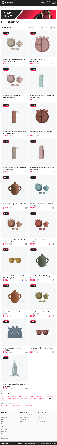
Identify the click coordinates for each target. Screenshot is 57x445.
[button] (14, 192)
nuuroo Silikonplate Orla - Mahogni (41, 131)
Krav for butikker (24, 417)
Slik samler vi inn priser (43, 414)
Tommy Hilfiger (5, 396)
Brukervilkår (41, 419)
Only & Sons (42, 398)
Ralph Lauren (18, 396)
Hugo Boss (15, 398)
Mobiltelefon (4, 438)
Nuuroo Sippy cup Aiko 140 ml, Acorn (14, 204)
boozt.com (33, 405)
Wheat (26, 398)
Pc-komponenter (5, 429)
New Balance (40, 396)
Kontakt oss (4, 417)
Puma (25, 396)
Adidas (3, 398)
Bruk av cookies (41, 421)
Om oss (3, 414)
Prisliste (21, 421)
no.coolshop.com (5, 405)
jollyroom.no (25, 405)
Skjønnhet (3, 433)
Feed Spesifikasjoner (24, 419)
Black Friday (8, 7)
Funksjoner (4, 423)
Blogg (2, 421)
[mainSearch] (43, 2)
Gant (12, 396)
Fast (31, 398)
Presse (2, 419)
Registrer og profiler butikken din (27, 414)
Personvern (40, 417)
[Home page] (7, 2)
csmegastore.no (16, 405)
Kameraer (3, 431)
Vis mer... (49, 398)
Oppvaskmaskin (5, 436)
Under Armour (49, 396)
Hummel (9, 398)
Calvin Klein (32, 396)
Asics (21, 398)
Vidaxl (35, 398)
